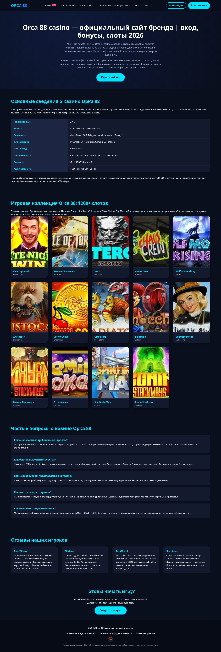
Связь (50, 5)
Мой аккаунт (176, 5)
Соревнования (103, 5)
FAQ (137, 5)
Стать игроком (199, 5)
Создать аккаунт (110, 610)
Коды (145, 5)
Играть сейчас (110, 77)
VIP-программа (122, 5)
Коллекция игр (68, 5)
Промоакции (85, 5)
